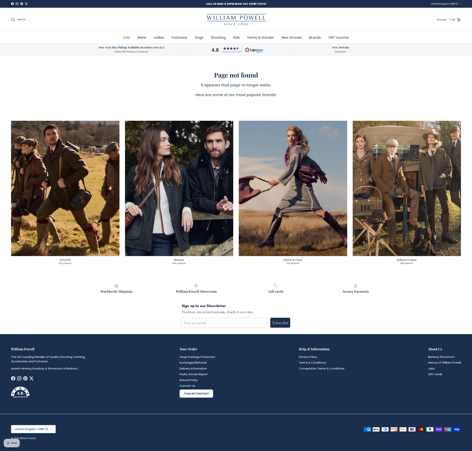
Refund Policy (189, 380)
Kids (236, 37)
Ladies (159, 37)
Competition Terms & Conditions (321, 368)
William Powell (28, 438)
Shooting (218, 37)
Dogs (199, 37)
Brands (315, 37)
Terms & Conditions (312, 362)
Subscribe (280, 322)
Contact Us (187, 386)
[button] (236, 50)
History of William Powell (444, 362)
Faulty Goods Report (194, 374)
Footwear (179, 37)
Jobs (431, 368)
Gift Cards (435, 374)
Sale (126, 37)
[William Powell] (236, 19)
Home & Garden (260, 37)
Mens (142, 37)
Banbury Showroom (441, 357)
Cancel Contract (196, 393)
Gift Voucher (338, 37)
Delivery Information (193, 368)
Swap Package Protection (197, 357)
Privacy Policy (308, 357)
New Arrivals (292, 37)
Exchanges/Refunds (193, 362)
